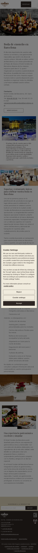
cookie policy (8, 286)
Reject (19, 292)
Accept (19, 303)
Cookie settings (19, 298)
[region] (19, 276)
